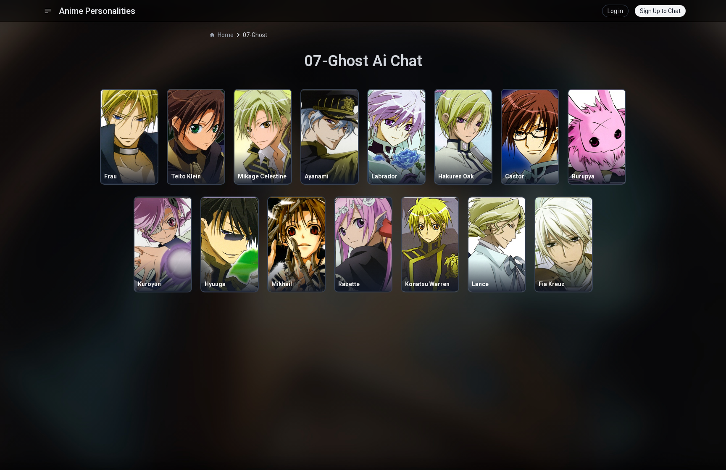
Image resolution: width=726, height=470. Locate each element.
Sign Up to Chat (660, 11)
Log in (615, 11)
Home (226, 35)
